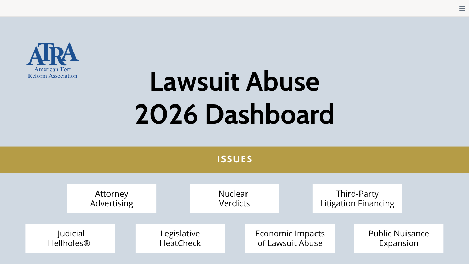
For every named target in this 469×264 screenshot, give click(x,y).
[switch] (462, 8)
